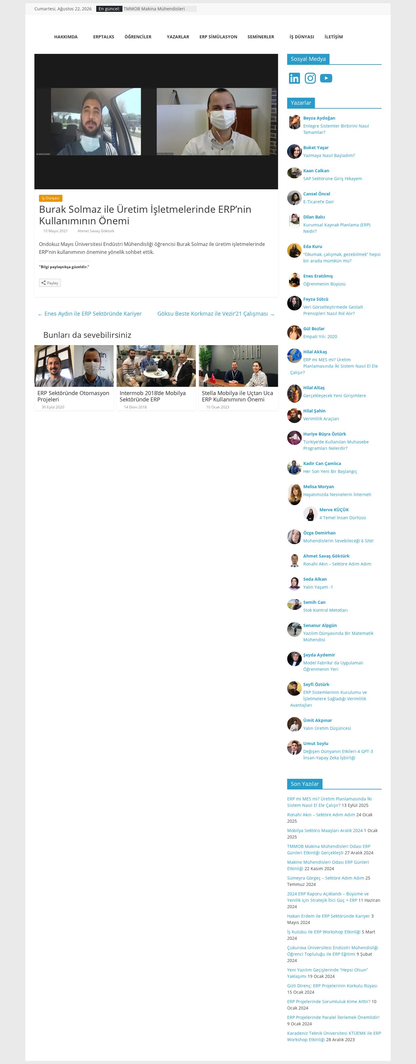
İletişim (334, 37)
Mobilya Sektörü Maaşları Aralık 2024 (325, 830)
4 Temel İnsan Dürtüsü (342, 517)
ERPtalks (103, 37)
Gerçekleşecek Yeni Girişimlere (334, 395)
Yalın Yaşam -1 (318, 587)
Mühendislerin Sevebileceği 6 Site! (338, 541)
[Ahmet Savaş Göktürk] (42, 37)
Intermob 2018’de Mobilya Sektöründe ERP (153, 396)
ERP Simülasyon (218, 37)
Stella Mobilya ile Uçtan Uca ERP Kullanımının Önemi (237, 396)
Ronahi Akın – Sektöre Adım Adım (337, 564)
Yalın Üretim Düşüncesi (327, 728)
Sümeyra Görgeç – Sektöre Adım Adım (325, 878)
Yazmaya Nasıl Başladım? (329, 155)
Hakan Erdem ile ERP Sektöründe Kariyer (328, 916)
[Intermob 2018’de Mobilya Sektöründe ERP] (156, 348)
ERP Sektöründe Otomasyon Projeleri (73, 396)
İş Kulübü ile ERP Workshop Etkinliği (324, 932)
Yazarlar (178, 37)
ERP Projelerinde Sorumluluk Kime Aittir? (328, 1001)
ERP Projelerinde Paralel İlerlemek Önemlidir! (333, 1017)
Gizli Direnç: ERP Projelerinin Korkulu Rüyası (332, 986)
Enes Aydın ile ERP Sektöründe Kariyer (89, 313)
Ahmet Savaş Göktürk (96, 230)
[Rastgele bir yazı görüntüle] (375, 37)
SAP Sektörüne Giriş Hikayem (332, 178)
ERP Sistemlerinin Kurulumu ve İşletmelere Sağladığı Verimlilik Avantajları (328, 698)
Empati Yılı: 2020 (320, 336)
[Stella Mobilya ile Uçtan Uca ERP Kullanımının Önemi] (238, 348)
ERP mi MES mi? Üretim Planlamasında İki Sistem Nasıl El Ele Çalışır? (334, 366)
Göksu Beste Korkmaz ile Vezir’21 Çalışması (216, 313)
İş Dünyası (302, 37)
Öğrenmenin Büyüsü (324, 284)
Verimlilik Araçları (321, 419)
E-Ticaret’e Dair (318, 202)
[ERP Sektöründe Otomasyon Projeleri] (74, 348)
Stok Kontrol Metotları (325, 610)
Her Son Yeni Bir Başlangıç (330, 471)
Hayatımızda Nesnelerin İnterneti (337, 494)
